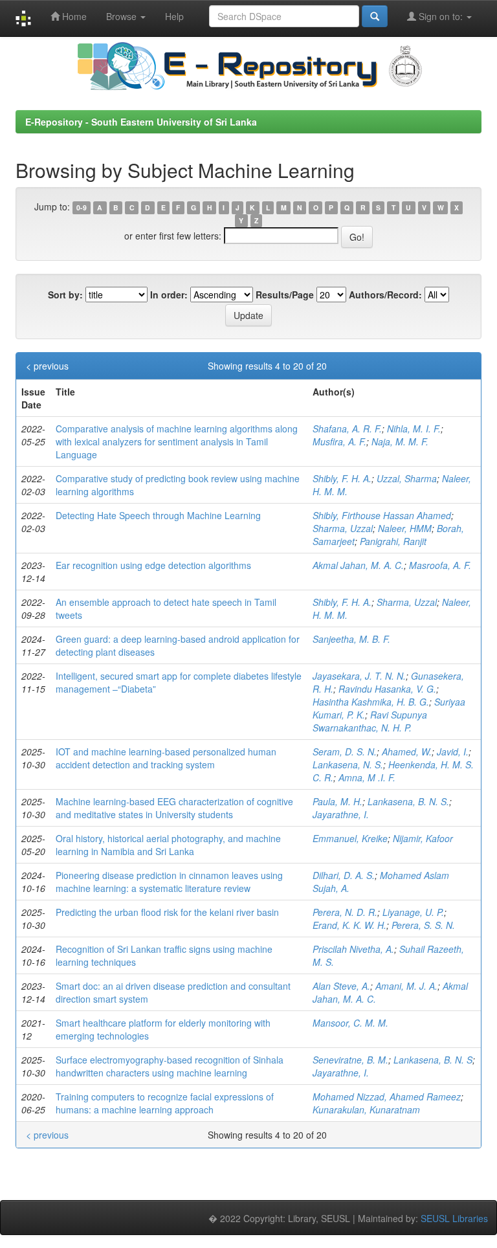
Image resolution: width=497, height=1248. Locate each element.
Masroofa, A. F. (440, 565)
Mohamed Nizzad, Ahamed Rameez (387, 1096)
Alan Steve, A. (341, 985)
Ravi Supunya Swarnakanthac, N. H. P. (370, 721)
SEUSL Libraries (454, 1218)
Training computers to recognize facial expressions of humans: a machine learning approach (165, 1103)
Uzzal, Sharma (407, 478)
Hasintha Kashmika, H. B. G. (371, 701)
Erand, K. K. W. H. (349, 925)
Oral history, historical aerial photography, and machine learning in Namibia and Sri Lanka (168, 845)
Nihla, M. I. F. (414, 428)
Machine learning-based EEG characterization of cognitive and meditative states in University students (174, 808)
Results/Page (285, 294)
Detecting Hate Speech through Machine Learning (158, 515)
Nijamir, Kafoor (423, 838)
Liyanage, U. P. (413, 912)
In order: (169, 294)
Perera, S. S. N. (423, 925)
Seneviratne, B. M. (350, 1059)
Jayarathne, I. (341, 814)
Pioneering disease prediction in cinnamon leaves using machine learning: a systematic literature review (169, 882)
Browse (122, 16)
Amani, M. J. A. (406, 985)
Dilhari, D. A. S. (344, 875)
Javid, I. (453, 751)
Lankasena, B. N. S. (408, 801)
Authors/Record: (385, 294)
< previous (47, 365)
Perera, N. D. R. (345, 912)
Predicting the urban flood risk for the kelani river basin (167, 912)
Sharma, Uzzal (343, 528)
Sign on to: (440, 16)
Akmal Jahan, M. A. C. (358, 565)
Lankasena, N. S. (348, 764)
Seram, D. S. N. (345, 751)
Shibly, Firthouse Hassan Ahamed (382, 515)
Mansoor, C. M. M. (350, 1022)
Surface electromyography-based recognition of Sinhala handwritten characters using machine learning (169, 1066)
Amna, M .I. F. (366, 777)
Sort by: (65, 294)
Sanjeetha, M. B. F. (351, 638)
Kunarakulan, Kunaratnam (366, 1109)
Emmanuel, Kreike (350, 838)
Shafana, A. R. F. (347, 428)
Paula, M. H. (337, 801)
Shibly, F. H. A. (342, 478)
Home (73, 16)
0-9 (81, 207)
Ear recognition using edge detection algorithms (153, 565)
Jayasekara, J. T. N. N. (359, 675)
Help (174, 16)
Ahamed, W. (407, 751)
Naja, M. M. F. (399, 441)
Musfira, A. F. (339, 441)
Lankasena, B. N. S (432, 1059)
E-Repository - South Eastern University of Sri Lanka (141, 121)
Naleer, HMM (405, 528)
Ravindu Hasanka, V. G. (387, 688)
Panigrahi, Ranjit (393, 541)
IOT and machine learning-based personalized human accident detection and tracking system (166, 758)
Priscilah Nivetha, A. (353, 948)
